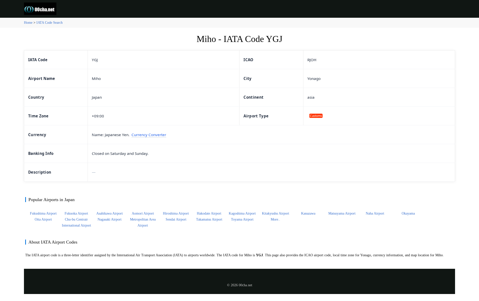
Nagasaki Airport (109, 219)
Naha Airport (375, 213)
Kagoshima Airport (242, 213)
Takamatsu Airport (209, 219)
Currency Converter (148, 134)
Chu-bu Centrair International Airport (76, 222)
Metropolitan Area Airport (143, 222)
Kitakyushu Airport (275, 213)
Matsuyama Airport (342, 213)
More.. (275, 219)
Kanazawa (308, 213)
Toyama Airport (242, 219)
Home (28, 22)
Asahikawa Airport (109, 213)
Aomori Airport (143, 213)
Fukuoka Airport (76, 213)
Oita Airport (43, 219)
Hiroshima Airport (176, 213)
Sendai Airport (176, 219)
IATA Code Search (49, 22)
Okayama (408, 213)
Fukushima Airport (43, 213)
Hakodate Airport (209, 213)
